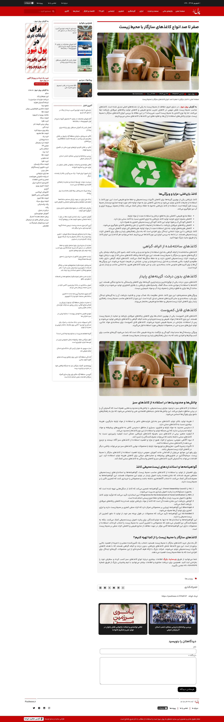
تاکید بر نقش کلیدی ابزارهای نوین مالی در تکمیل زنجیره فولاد (73, 148)
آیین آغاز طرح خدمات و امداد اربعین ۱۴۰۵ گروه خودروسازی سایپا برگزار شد (74, 226)
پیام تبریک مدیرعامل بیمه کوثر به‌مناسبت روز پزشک (75, 192)
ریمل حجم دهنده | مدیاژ (39, 216)
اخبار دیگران (183, 99)
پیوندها (40, 3)
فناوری (121, 11)
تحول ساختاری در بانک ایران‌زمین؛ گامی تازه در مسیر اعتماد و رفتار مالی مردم (74, 286)
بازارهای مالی (168, 11)
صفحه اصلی (180, 11)
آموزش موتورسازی (41, 213)
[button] (123, 587)
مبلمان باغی (44, 148)
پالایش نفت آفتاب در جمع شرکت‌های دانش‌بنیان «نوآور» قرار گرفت (74, 209)
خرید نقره (45, 121)
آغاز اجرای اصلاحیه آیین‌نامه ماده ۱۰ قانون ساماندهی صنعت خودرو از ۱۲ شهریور (76, 295)
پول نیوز (184, 107)
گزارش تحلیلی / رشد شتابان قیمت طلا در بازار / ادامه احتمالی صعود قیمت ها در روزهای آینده (74, 218)
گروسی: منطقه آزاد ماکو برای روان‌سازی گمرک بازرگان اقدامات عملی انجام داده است (75, 375)
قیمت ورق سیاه (42, 201)
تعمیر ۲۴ (45, 145)
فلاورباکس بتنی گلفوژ (40, 195)
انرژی (141, 11)
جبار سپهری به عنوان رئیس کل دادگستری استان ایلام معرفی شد (74, 349)
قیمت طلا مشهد (42, 133)
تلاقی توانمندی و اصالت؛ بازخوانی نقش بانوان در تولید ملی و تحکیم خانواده (74, 166)
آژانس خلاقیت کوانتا (32, 718)
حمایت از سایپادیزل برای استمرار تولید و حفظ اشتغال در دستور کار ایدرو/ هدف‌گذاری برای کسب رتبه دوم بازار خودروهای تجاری (73, 248)
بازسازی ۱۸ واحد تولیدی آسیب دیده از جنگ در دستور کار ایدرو (65, 30)
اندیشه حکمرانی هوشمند (39, 176)
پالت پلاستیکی (43, 204)
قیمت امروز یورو (42, 185)
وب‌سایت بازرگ (170, 559)
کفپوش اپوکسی (42, 192)
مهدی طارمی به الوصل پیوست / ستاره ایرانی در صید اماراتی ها (74, 315)
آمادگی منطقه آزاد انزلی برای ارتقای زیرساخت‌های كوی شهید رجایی (74, 358)
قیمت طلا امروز (43, 198)
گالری (67, 11)
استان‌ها (76, 11)
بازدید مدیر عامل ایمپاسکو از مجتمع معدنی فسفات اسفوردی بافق (73, 277)
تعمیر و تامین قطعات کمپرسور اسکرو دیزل (40, 181)
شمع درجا (45, 105)
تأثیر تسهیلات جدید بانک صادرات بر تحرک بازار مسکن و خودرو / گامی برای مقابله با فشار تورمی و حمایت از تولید (73, 325)
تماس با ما (52, 3)
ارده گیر (46, 127)
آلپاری (46, 189)
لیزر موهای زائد (43, 96)
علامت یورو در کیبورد (40, 115)
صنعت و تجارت (153, 11)
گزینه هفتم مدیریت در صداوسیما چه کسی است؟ (73, 333)
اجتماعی (111, 11)
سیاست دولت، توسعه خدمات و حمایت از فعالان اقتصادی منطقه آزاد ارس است (74, 183)
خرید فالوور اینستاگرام (40, 167)
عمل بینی (45, 170)
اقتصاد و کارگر (89, 11)
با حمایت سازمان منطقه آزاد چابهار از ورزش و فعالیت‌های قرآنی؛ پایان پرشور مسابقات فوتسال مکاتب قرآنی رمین (74, 305)
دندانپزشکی (44, 139)
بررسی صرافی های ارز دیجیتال (37, 219)
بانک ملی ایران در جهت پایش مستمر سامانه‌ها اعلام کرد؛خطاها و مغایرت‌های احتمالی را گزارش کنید (72, 200)
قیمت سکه (44, 118)
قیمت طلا (45, 111)
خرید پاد (46, 136)
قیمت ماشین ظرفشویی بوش (37, 108)
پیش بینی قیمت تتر (41, 124)
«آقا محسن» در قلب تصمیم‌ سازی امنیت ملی (66, 86)
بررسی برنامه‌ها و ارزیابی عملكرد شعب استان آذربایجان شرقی (75, 157)
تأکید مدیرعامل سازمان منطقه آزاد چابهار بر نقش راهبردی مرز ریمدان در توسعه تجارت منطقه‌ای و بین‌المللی (74, 139)
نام (194, 647)
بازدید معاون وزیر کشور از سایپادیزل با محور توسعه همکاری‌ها (75, 257)
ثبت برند (45, 152)
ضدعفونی (45, 158)
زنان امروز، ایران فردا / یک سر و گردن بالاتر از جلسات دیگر (72, 174)
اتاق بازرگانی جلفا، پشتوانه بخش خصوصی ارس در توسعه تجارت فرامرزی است (73, 341)
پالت (47, 207)
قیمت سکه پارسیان (41, 164)
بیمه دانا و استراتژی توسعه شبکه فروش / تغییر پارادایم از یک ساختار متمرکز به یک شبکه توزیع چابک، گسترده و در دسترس (74, 237)
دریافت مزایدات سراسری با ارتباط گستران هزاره (39, 101)
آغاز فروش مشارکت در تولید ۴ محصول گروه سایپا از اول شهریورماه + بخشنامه (65, 46)
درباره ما (64, 3)
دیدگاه (192, 656)
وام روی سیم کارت (41, 130)
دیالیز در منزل (43, 210)
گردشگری (131, 11)
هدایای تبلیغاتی (42, 173)
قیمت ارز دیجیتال (42, 142)
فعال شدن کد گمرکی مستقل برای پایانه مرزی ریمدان (66, 61)
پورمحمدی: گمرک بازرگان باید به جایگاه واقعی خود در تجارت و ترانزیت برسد (73, 367)
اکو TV (101, 11)
